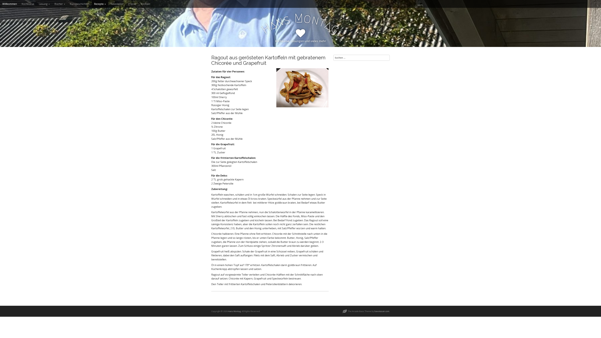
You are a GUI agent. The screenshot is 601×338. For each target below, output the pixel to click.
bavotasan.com (382, 311)
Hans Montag (234, 311)
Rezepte (99, 4)
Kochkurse (28, 4)
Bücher (59, 4)
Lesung (43, 4)
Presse (132, 4)
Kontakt (145, 4)
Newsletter (116, 4)
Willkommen (9, 4)
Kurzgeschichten (79, 4)
